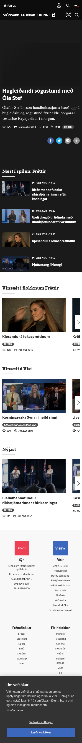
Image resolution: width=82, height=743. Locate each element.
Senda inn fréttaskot (60, 610)
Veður (60, 654)
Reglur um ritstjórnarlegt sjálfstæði (21, 568)
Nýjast (9, 449)
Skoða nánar (14, 710)
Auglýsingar (60, 571)
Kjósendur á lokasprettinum (53, 241)
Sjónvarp (22, 659)
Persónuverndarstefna (21, 574)
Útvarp (22, 663)
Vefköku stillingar (41, 722)
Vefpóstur (60, 600)
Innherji (60, 634)
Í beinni (43, 15)
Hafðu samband (60, 576)
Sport (21, 644)
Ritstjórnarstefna (60, 581)
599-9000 (24, 589)
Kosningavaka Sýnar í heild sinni (29, 418)
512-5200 (63, 566)
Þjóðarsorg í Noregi (47, 265)
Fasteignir (60, 639)
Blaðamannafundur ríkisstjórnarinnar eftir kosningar (49, 194)
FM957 (60, 663)
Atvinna (60, 644)
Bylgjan (60, 659)
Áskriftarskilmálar (60, 586)
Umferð (60, 595)
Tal (60, 673)
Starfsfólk (60, 591)
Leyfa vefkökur (41, 732)
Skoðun (21, 654)
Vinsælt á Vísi (17, 368)
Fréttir (68, 127)
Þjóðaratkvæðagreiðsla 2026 (20, 425)
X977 (60, 668)
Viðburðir (60, 649)
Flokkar (28, 15)
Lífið (21, 649)
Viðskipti (22, 639)
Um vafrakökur (60, 605)
